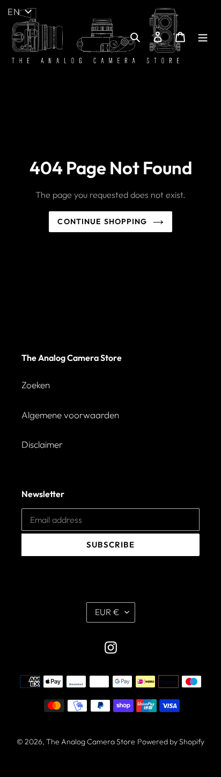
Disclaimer (42, 444)
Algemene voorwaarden (70, 414)
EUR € (107, 611)
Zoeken (35, 384)
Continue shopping (102, 221)
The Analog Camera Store (90, 741)
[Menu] (202, 36)
